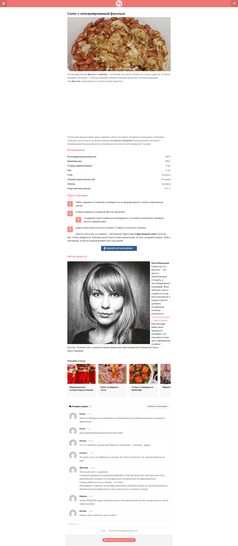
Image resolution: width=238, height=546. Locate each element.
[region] (119, 109)
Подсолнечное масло (79, 188)
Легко (118, 69)
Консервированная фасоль (81, 156)
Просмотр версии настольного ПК (120, 540)
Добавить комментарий (157, 406)
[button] (3, 3)
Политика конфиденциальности (123, 531)
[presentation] (166, 381)
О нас (103, 531)
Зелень (71, 184)
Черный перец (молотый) (81, 179)
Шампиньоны (74, 161)
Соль (70, 175)
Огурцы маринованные (79, 165)
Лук (69, 170)
